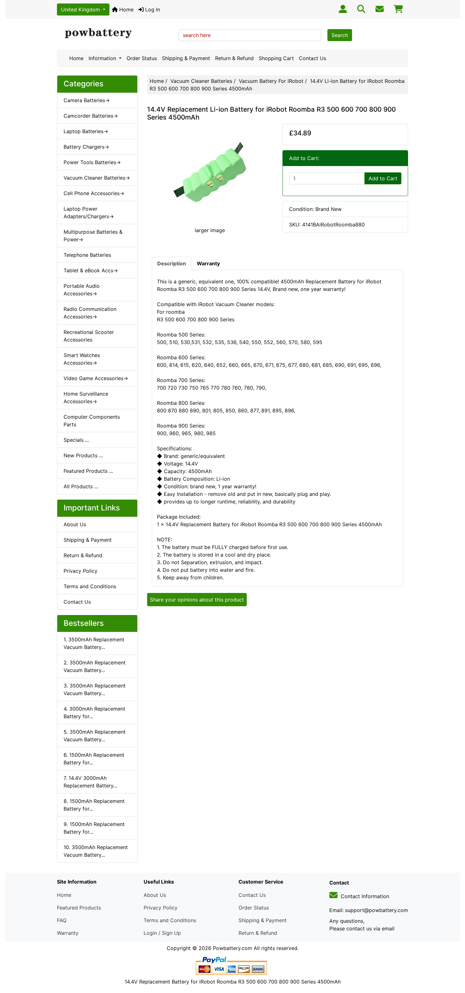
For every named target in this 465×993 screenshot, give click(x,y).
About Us (75, 524)
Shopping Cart (276, 58)
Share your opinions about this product (197, 599)
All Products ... (81, 486)
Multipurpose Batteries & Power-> (93, 236)
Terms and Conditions (90, 586)
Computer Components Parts (92, 421)
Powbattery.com (232, 948)
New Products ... (83, 455)
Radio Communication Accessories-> (90, 313)
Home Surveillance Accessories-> (86, 397)
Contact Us (312, 58)
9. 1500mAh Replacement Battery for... (94, 828)
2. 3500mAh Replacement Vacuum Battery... (95, 666)
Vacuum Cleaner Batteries (201, 81)
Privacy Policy (80, 571)
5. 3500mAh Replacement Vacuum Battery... (95, 736)
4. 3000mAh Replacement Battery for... (94, 712)
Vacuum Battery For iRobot (271, 81)
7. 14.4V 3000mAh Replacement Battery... (90, 782)
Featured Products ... (88, 471)
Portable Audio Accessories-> (82, 290)
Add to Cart (383, 178)
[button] (453, 962)
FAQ (61, 920)
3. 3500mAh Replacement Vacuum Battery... (95, 689)
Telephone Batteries (87, 255)
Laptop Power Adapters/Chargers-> (89, 212)
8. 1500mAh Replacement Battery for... (94, 805)
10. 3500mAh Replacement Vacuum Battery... (96, 851)
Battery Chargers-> (86, 147)
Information (103, 58)
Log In (152, 9)
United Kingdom (81, 9)
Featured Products (79, 907)
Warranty (67, 933)
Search (340, 35)
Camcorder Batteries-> (91, 116)
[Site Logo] (115, 33)
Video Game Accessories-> (96, 378)
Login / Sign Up (162, 933)
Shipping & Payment (186, 58)
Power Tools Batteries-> (92, 162)
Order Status (142, 58)
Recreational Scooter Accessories (89, 336)
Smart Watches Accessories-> (82, 359)
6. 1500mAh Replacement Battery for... (94, 759)
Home (125, 9)
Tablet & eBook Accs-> (91, 270)
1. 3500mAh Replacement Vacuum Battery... (94, 643)
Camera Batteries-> (87, 100)
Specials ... (76, 440)
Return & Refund (234, 58)
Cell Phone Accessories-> (94, 193)
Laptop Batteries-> (86, 131)
